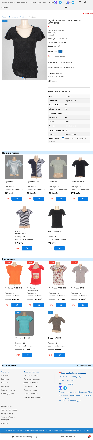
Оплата (33, 2)
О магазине (22, 2)
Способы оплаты (30, 386)
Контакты (53, 2)
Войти (72, 2)
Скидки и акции (8, 2)
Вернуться (89, 13)
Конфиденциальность (33, 397)
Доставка (42, 2)
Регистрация (6, 406)
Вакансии (5, 379)
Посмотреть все (84, 366)
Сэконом (5, 376)
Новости (5, 383)
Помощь (4, 8)
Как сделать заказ (31, 376)
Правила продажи (31, 390)
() (26, 437)
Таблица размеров (9, 410)
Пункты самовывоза (32, 379)
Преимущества (7, 394)
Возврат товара (7, 414)
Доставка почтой (31, 383)
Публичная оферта (31, 394)
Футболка (9, 182)
